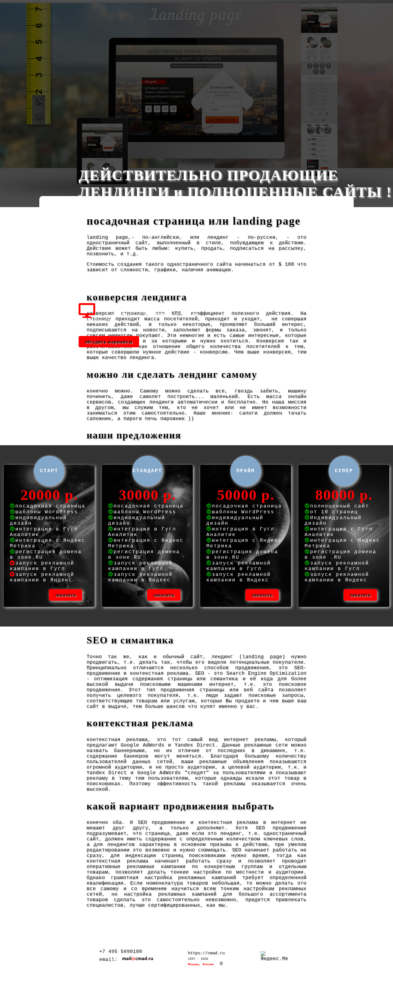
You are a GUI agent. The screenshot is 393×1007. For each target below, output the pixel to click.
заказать (65, 594)
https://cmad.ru (206, 953)
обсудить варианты (109, 341)
